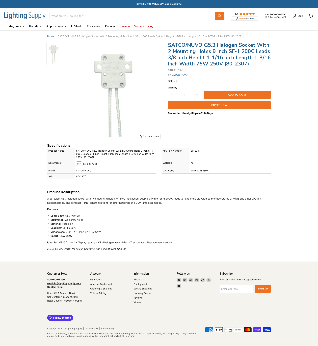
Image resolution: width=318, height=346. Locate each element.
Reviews (137, 297)
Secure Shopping (142, 288)
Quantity (172, 87)
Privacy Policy (107, 328)
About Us (138, 279)
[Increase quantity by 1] (197, 95)
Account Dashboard (101, 284)
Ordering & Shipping (101, 288)
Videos (137, 302)
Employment (140, 284)
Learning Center (142, 293)
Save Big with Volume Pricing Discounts (159, 3)
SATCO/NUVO (179, 74)
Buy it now (219, 105)
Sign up (263, 288)
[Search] (219, 16)
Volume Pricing (98, 293)
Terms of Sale (91, 328)
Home (50, 36)
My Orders (96, 279)
